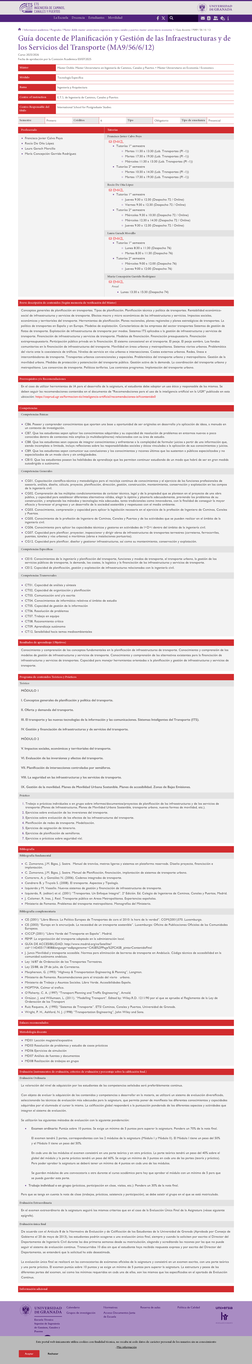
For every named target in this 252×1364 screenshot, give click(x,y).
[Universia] (224, 1308)
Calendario (73, 1307)
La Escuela (61, 18)
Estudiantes (96, 18)
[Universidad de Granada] (214, 8)
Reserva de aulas (150, 1307)
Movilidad (115, 18)
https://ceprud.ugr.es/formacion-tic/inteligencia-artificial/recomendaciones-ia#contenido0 (95, 396)
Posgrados (56, 29)
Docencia (78, 18)
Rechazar (53, 1353)
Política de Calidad (188, 1307)
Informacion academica (36, 29)
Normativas (110, 1307)
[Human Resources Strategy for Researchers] (224, 1318)
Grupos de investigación (80, 1312)
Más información (127, 1347)
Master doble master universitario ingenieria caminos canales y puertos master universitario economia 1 (118, 29)
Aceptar (29, 1353)
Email (118, 141)
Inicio (20, 30)
